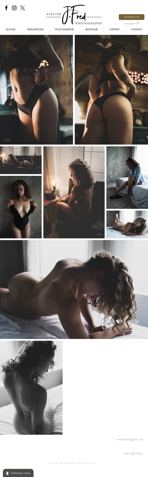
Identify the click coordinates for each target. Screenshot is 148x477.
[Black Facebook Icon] (6, 8)
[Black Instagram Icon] (14, 8)
